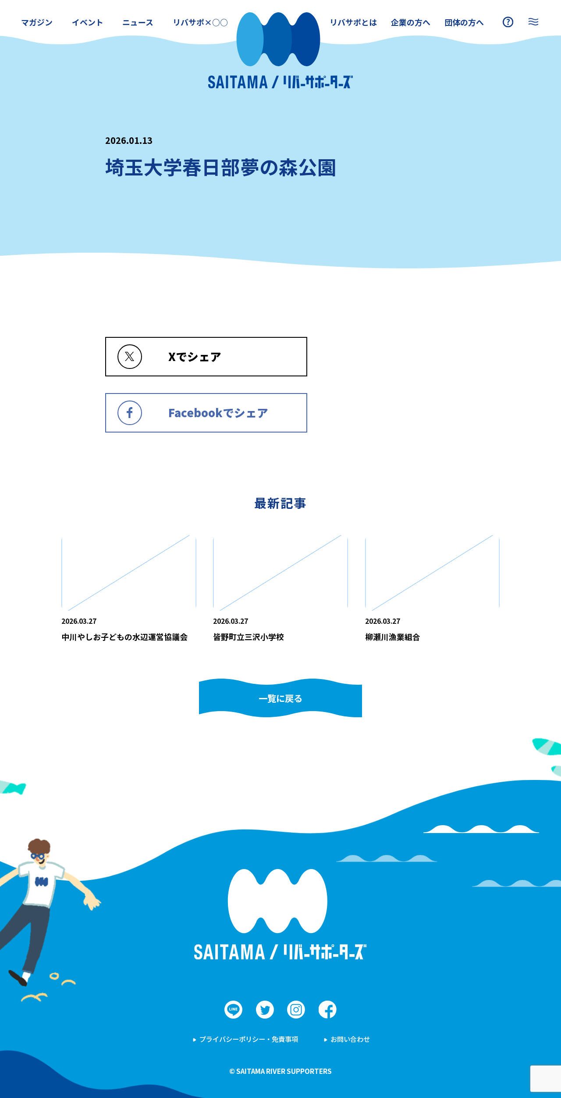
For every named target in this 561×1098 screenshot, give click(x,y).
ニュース (137, 22)
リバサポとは (353, 22)
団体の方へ (464, 22)
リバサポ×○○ (200, 22)
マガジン (37, 22)
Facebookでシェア (218, 412)
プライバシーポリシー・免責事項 (248, 1039)
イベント (87, 22)
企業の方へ (410, 22)
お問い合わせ (350, 1039)
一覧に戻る (280, 698)
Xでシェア (194, 356)
